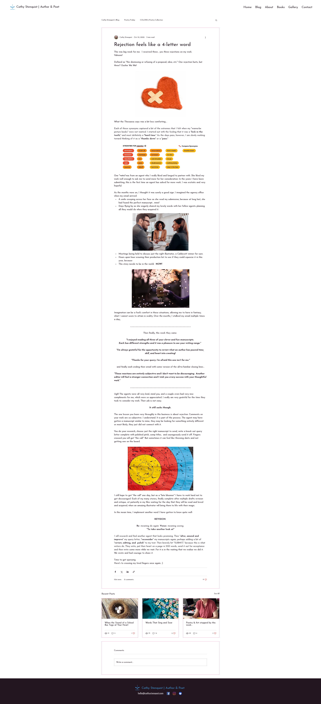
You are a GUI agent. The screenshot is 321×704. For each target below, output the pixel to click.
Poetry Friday (129, 20)
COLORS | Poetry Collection (151, 20)
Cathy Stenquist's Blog (110, 20)
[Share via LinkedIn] (127, 572)
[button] (216, 20)
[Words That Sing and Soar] (160, 608)
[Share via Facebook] (115, 572)
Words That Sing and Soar (158, 623)
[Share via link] (134, 572)
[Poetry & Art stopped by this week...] (201, 608)
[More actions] (205, 37)
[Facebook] (168, 693)
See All (216, 594)
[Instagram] (174, 693)
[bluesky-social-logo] (180, 693)
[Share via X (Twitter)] (121, 572)
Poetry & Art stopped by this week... (201, 624)
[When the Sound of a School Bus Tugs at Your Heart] (120, 608)
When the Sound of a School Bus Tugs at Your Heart (119, 624)
